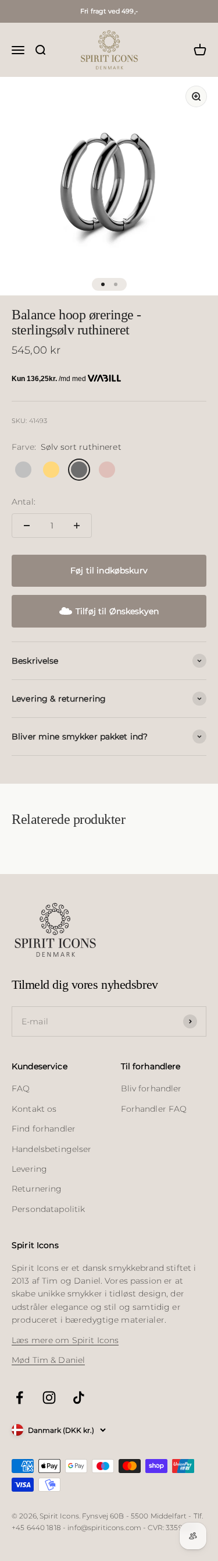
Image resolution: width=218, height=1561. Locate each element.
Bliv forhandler (151, 1088)
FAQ (21, 1088)
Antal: (23, 501)
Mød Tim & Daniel (48, 1360)
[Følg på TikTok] (79, 1397)
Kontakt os (34, 1109)
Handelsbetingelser (52, 1149)
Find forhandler (44, 1128)
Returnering (37, 1188)
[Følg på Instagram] (49, 1397)
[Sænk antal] (26, 525)
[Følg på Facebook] (19, 1397)
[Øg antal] (76, 525)
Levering (29, 1169)
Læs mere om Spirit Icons (65, 1340)
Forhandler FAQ (154, 1109)
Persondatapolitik (48, 1209)
